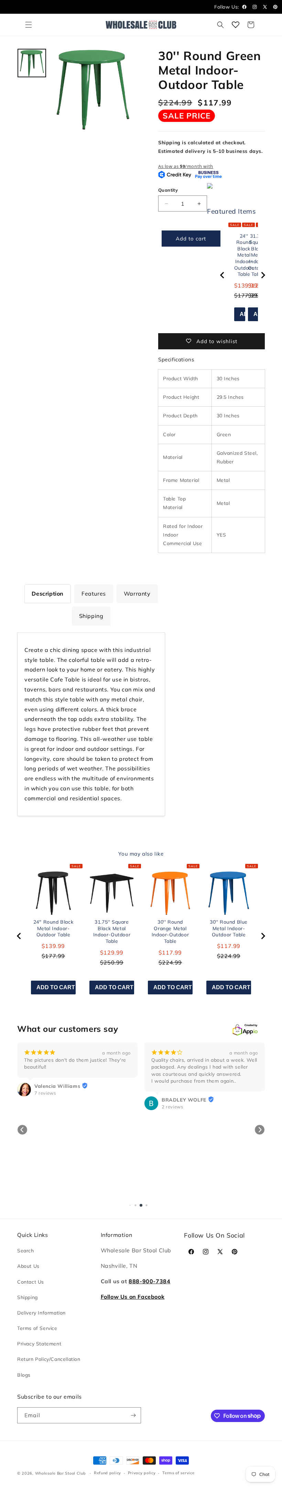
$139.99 (53, 946)
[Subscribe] (133, 1415)
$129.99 (111, 952)
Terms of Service (37, 1328)
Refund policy (107, 1472)
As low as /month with (185, 166)
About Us (28, 1266)
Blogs (24, 1375)
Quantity (168, 190)
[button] (28, 24)
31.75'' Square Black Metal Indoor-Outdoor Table (111, 931)
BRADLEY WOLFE (184, 1100)
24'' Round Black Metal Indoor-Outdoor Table (53, 928)
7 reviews (45, 1093)
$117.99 (170, 952)
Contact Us (30, 1282)
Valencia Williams (57, 1086)
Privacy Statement (39, 1344)
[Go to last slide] (222, 275)
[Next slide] (263, 275)
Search (25, 1251)
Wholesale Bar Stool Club (60, 1473)
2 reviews (172, 1106)
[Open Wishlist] (235, 24)
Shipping (27, 1297)
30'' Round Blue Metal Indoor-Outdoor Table (229, 928)
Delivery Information (41, 1313)
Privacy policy (142, 1472)
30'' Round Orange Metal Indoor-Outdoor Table (170, 931)
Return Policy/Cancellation (48, 1359)
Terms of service (178, 1472)
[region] (242, 275)
